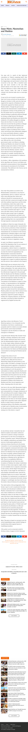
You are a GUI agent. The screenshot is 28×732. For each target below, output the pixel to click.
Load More (14, 615)
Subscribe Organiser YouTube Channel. (14, 540)
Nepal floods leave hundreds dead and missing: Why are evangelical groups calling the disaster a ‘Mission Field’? (16, 600)
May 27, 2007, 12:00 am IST (8, 36)
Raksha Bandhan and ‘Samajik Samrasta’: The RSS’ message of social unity (17, 710)
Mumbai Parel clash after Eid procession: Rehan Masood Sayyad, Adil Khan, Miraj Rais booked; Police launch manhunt (16, 595)
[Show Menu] (1, 2)
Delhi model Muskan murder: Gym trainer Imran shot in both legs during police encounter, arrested (16, 606)
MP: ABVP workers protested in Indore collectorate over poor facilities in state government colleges (16, 589)
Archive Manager (7, 34)
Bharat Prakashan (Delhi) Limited (7, 728)
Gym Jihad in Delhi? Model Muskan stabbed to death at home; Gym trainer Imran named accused (16, 695)
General (5, 26)
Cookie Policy (12, 724)
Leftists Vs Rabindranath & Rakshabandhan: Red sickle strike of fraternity (16, 705)
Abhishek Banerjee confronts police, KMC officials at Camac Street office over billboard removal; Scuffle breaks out (16, 584)
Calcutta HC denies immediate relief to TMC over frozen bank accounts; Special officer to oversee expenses (17, 611)
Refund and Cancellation (5, 726)
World (13, 5)
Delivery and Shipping (16, 726)
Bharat (7, 5)
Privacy (2, 724)
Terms (7, 724)
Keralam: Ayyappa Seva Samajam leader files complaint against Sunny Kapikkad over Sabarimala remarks (17, 700)
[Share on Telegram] (19, 54)
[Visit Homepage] (14, 2)
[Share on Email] (24, 54)
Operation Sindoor (21, 5)
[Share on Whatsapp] (14, 54)
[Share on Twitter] (8, 54)
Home (2, 5)
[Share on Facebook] (3, 54)
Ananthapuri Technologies (11, 729)
